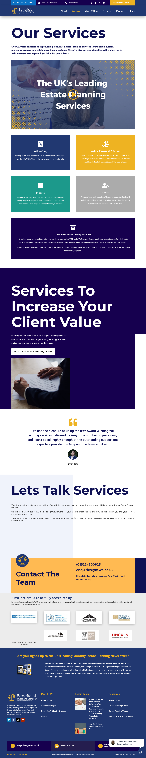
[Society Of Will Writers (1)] (24, 622)
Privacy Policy (12, 754)
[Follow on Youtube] (103, 3)
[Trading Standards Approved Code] (89, 624)
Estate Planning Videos (118, 711)
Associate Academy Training (121, 716)
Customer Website (24, 2)
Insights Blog (114, 700)
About (64, 11)
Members (120, 11)
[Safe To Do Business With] (57, 624)
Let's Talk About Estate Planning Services (33, 351)
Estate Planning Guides (118, 705)
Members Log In (122, 2)
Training (107, 11)
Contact (44, 716)
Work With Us (91, 11)
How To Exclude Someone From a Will (96, 726)
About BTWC (47, 700)
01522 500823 (67, 745)
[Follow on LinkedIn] (91, 3)
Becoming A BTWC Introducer (54, 711)
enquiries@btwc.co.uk (94, 570)
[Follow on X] (99, 3)
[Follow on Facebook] (95, 3)
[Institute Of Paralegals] (121, 624)
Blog (132, 11)
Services (76, 11)
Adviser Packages (48, 705)
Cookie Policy (22, 754)
